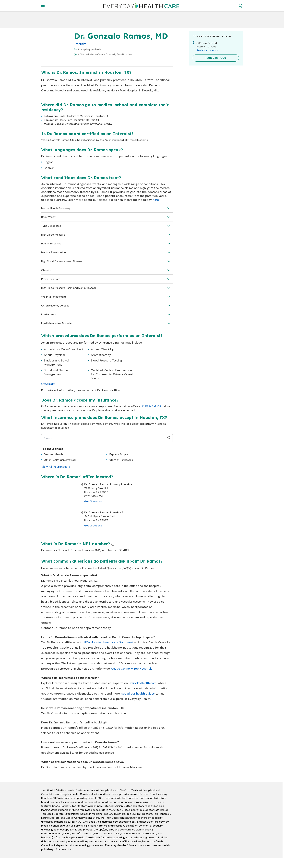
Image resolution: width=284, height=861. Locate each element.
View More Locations (207, 50)
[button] (240, 6)
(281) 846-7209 (151, 406)
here (156, 200)
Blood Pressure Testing (106, 360)
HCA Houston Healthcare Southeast (108, 642)
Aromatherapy (101, 355)
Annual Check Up (102, 349)
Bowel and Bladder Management (56, 372)
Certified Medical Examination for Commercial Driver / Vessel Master (112, 374)
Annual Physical (54, 355)
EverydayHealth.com (142, 683)
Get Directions (93, 501)
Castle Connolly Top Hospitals (131, 669)
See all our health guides (138, 694)
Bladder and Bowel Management (56, 363)
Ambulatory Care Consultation (65, 349)
